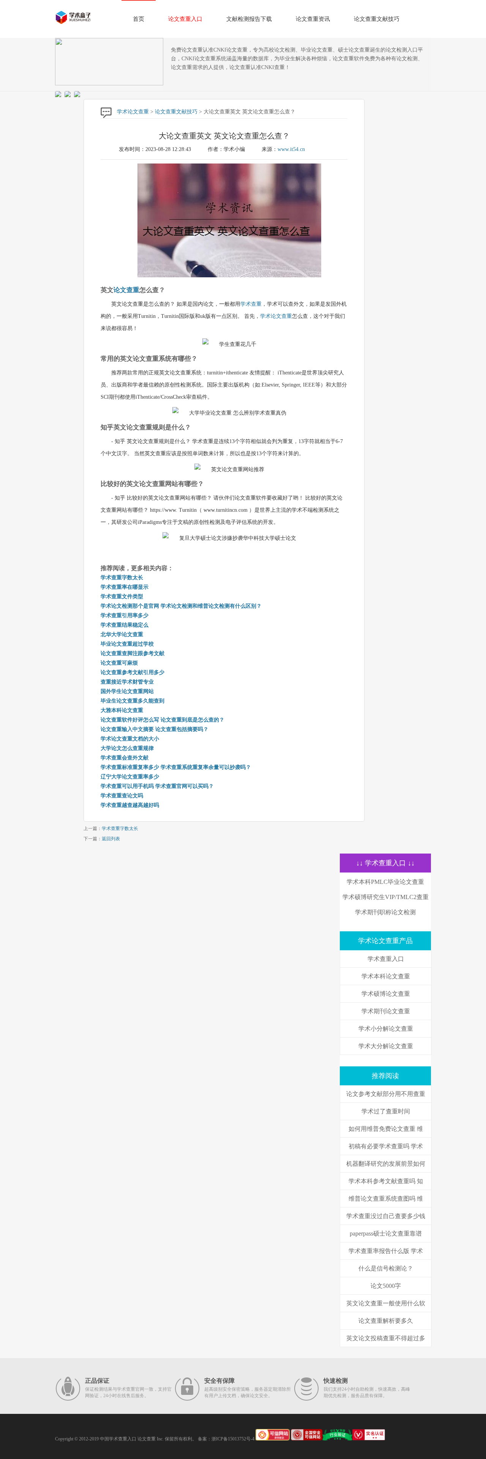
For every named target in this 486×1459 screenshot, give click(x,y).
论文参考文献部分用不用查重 (385, 1094)
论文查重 (126, 290)
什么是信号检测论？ (385, 1268)
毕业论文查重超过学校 (127, 644)
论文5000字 (386, 1286)
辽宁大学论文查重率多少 (130, 777)
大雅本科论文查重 (122, 710)
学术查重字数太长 (122, 577)
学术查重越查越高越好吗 (130, 805)
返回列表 (111, 838)
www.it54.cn (291, 149)
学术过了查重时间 (385, 1111)
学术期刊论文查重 (385, 1011)
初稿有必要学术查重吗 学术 (386, 1146)
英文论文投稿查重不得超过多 (385, 1338)
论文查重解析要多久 (385, 1321)
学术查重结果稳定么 (124, 625)
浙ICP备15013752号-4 (232, 1439)
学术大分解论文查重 (385, 1046)
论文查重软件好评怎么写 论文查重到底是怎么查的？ (162, 720)
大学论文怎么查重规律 (127, 748)
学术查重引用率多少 (124, 615)
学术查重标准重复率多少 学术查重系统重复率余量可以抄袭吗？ (176, 767)
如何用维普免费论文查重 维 (386, 1129)
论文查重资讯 (313, 19)
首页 (138, 19)
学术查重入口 (386, 959)
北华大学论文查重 (122, 634)
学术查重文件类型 (122, 596)
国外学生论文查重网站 (127, 691)
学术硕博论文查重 (385, 993)
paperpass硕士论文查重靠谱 (386, 1233)
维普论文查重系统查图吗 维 (386, 1198)
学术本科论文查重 (385, 976)
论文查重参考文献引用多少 (132, 672)
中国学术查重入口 (118, 1439)
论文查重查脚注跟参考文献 (132, 653)
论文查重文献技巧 (376, 19)
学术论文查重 (133, 112)
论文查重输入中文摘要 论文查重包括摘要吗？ (154, 729)
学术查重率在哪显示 (124, 587)
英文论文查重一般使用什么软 (385, 1303)
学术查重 (251, 304)
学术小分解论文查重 (385, 1028)
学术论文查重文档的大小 (130, 739)
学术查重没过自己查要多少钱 (385, 1216)
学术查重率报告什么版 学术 (386, 1251)
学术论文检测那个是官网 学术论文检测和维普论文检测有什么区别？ (181, 606)
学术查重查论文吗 (122, 796)
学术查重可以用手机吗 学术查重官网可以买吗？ (157, 786)
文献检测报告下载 (249, 19)
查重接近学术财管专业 (127, 682)
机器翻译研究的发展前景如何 (385, 1163)
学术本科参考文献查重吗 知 (386, 1181)
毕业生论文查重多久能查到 (132, 701)
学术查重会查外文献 (124, 758)
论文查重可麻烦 (119, 663)
